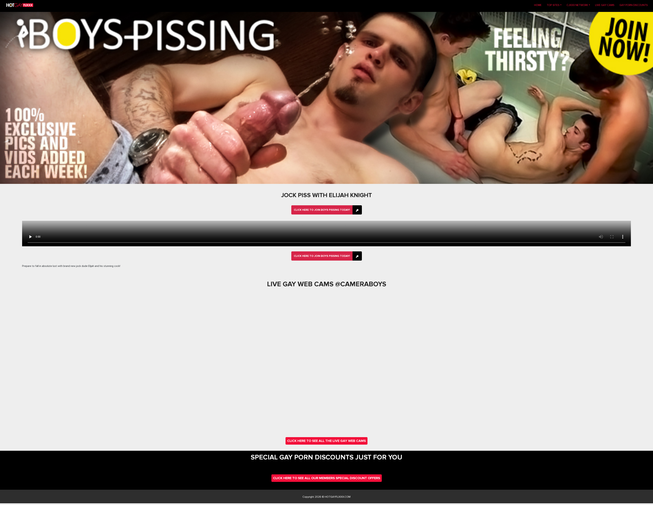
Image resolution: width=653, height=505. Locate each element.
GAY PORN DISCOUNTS (633, 5)
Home (539, 5)
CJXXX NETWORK (577, 5)
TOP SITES (553, 5)
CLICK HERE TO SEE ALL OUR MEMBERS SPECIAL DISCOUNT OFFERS (326, 478)
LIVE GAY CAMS (604, 5)
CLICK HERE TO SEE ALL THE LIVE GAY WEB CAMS (326, 441)
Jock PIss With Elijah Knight (326, 195)
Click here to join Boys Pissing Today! (322, 210)
